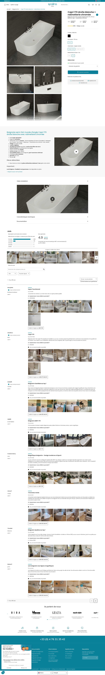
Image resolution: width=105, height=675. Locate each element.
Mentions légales (70, 669)
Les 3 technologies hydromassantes (53, 660)
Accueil (8, 9)
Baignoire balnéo (36, 653)
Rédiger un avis (80, 26)
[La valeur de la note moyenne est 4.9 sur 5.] (70, 26)
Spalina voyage (14, 4)
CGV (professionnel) (45, 669)
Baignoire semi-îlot (36, 658)
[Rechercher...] (88, 4)
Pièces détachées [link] (82, 631)
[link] (77, 614)
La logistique (51, 658)
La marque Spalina (53, 651)
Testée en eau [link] (22, 631)
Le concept (51, 653)
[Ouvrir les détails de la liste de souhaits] (92, 4)
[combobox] (75, 4)
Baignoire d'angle (36, 660)
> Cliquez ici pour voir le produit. (14, 171)
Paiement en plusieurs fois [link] (37, 631)
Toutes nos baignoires (37, 651)
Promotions (68, 658)
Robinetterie (35, 662)
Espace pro (7, 1)
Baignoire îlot (15, 9)
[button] (6, 4)
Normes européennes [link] (68, 631)
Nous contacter (69, 651)
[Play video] (52, 199)
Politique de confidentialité (58, 669)
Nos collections (52, 656)
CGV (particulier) (34, 669)
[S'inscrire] (96, 658)
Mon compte (68, 656)
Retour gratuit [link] (53, 631)
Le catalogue (68, 653)
